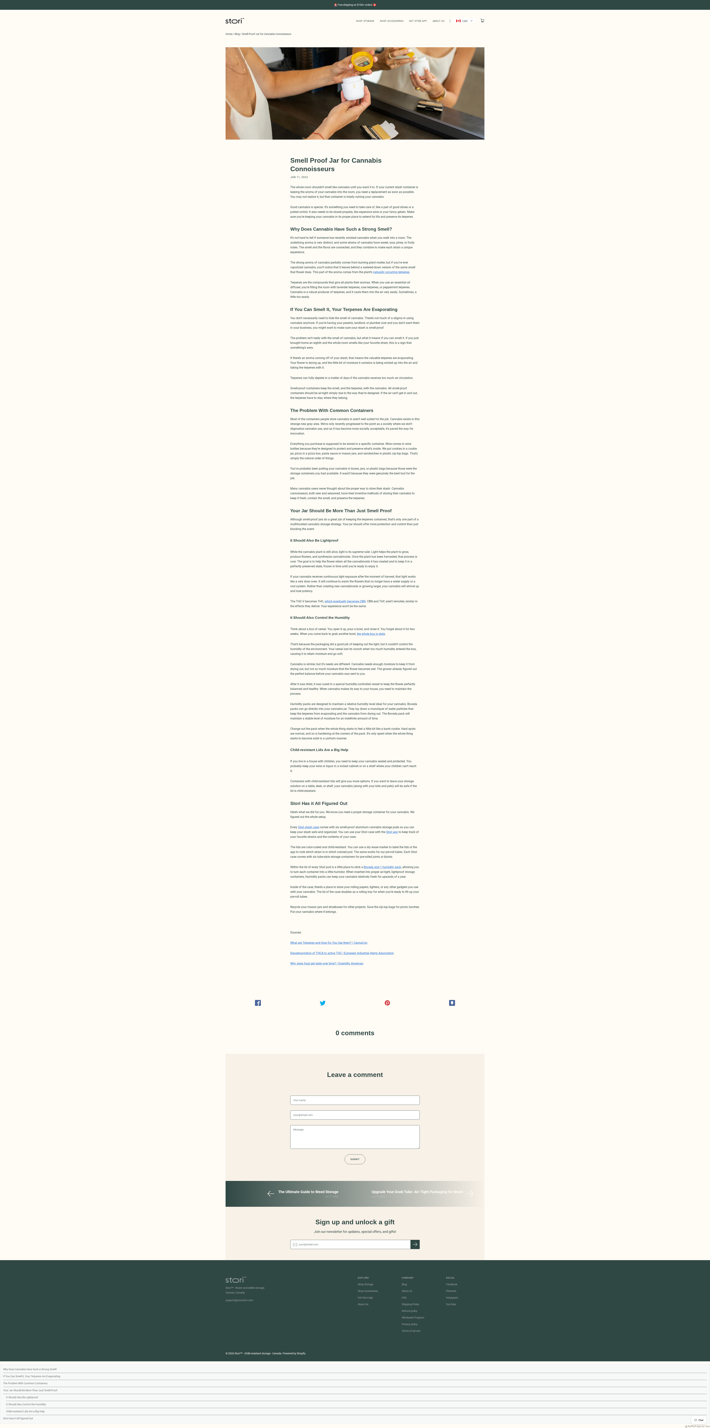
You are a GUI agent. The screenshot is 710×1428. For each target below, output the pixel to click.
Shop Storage (365, 21)
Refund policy (409, 1310)
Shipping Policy (410, 1304)
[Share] (258, 1003)
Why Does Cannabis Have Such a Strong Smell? (30, 1369)
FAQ (404, 1297)
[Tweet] (322, 1003)
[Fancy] (452, 1003)
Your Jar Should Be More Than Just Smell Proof (30, 1390)
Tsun (707, 1426)
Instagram (452, 1297)
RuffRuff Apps (695, 1426)
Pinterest (451, 1291)
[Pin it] (387, 1003)
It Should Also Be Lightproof (22, 1397)
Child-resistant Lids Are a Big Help (25, 1411)
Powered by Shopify (294, 1353)
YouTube (451, 1304)
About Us (438, 21)
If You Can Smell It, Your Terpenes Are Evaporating (31, 1376)
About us (407, 1291)
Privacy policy (409, 1324)
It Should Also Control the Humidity (26, 1404)
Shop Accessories (392, 21)
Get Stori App (418, 21)
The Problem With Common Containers (25, 1383)
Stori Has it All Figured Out (18, 1418)
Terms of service (411, 1330)
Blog (237, 34)
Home (229, 34)
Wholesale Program (413, 1317)
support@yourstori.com (239, 1300)
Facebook (451, 1284)
